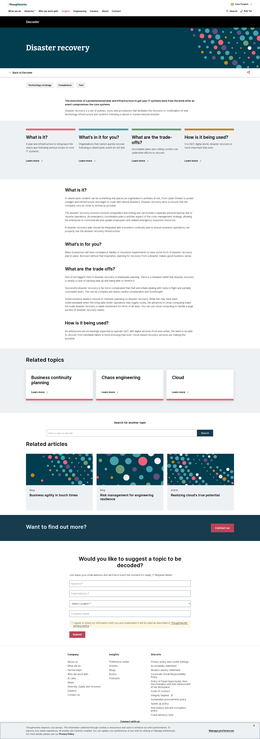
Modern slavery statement (165, 670)
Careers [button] (94, 11)
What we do (74, 665)
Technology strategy (39, 85)
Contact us (74, 694)
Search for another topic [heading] (130, 422)
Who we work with (78, 674)
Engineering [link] (79, 11)
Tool (81, 85)
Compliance (65, 85)
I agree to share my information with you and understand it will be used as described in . (130, 624)
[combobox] (122, 433)
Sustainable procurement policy (168, 699)
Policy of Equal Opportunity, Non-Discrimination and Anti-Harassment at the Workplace (171, 684)
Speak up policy (160, 703)
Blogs (112, 670)
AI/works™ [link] (29, 11)
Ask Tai (248, 11)
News (71, 682)
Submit (77, 634)
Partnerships (75, 670)
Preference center (119, 661)
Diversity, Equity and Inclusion (84, 686)
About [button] (105, 11)
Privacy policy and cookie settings (170, 661)
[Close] (254, 726)
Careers (72, 690)
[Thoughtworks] (17, 3)
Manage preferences (221, 730)
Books (112, 674)
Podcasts (114, 678)
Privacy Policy (66, 734)
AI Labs (72, 678)
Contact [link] (116, 11)
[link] (34, 160)
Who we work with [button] (48, 11)
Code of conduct (160, 691)
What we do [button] (14, 11)
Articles (113, 665)
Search (233, 11)
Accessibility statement (164, 665)
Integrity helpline (160, 695)
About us (73, 661)
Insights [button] (65, 11)
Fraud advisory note (162, 714)
